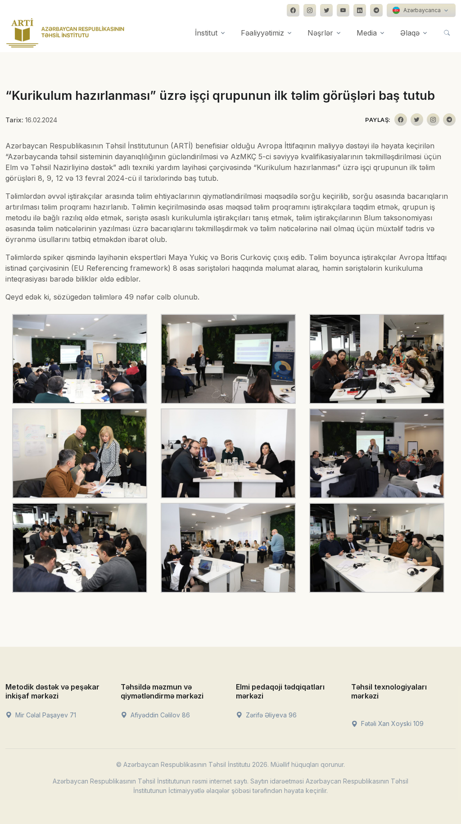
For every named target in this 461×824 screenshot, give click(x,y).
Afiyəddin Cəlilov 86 (159, 715)
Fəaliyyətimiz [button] (262, 32)
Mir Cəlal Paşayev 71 (45, 715)
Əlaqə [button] (410, 32)
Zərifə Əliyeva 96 (270, 715)
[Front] (65, 33)
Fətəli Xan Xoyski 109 (391, 723)
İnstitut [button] (206, 32)
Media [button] (367, 32)
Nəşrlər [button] (320, 32)
